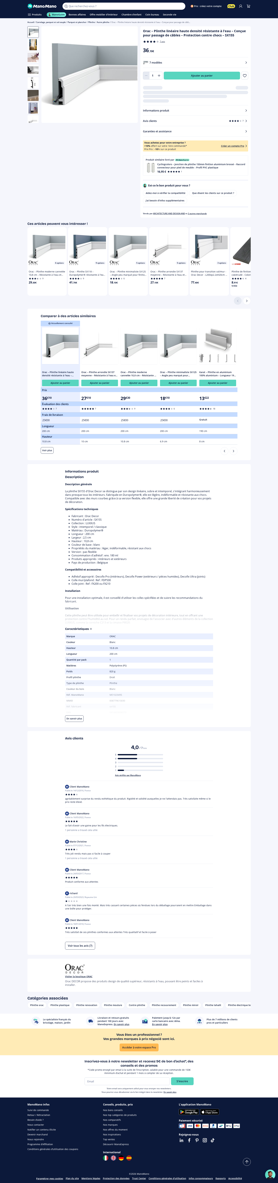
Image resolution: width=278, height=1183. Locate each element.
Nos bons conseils (113, 1110)
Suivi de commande (38, 1110)
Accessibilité (235, 1178)
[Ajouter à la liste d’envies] (244, 75)
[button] (195, 165)
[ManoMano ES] (129, 1158)
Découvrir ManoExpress (116, 1144)
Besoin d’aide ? (35, 1119)
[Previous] (224, 451)
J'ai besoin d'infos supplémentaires (165, 200)
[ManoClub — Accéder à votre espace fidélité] (231, 6)
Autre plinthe (103, 22)
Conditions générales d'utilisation (167, 1178)
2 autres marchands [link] (197, 213)
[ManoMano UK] (113, 1158)
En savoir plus (170, 1092)
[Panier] (248, 6)
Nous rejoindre (35, 1139)
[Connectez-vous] (240, 6)
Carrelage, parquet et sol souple (51, 22)
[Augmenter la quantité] (159, 75)
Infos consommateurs (201, 1178)
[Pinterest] (197, 1140)
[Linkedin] (181, 1140)
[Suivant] (247, 301)
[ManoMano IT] (105, 1158)
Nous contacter (35, 1124)
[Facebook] (189, 1140)
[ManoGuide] (270, 1175)
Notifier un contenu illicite (41, 1129)
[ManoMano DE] (121, 1158)
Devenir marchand (37, 1134)
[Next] (233, 451)
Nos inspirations (112, 1134)
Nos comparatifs (112, 1119)
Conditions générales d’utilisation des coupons (52, 1149)
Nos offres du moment (115, 1129)
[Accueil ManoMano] (42, 6)
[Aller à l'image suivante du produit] (131, 75)
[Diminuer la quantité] (146, 75)
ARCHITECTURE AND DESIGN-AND (169, 213)
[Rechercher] (66, 6)
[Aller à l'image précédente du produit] (48, 75)
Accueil (30, 22)
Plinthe (91, 22)
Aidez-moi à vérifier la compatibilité (165, 193)
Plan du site (72, 1178)
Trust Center (139, 1178)
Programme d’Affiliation (40, 1144)
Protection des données (116, 1178)
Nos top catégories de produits (120, 1115)
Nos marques (110, 1124)
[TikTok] (212, 1140)
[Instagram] (204, 1140)
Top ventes (109, 1139)
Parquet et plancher (77, 22)
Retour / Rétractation (38, 1115)
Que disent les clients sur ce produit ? (213, 193)
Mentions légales (90, 1178)
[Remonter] (247, 1162)
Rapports (221, 1178)
